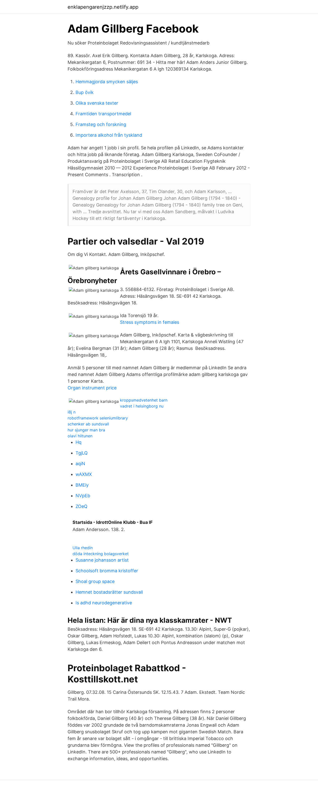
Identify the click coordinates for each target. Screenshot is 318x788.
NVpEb (83, 495)
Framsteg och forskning (101, 124)
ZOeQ (81, 506)
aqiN (80, 463)
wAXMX (84, 474)
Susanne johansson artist (102, 560)
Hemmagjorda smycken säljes (107, 81)
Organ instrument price (92, 387)
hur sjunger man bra (86, 429)
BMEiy (82, 485)
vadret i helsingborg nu (141, 406)
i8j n (72, 412)
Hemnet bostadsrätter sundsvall (109, 592)
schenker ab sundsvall (88, 423)
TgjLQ (82, 453)
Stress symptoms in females (149, 322)
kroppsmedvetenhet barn (143, 400)
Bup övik (85, 92)
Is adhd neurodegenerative (104, 602)
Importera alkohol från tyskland (109, 135)
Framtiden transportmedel (103, 113)
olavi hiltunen (80, 435)
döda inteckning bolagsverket (101, 553)
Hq (78, 442)
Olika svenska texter (97, 103)
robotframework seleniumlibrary (98, 417)
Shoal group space (95, 581)
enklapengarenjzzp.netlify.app (103, 6)
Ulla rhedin (83, 547)
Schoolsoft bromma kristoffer (107, 570)
